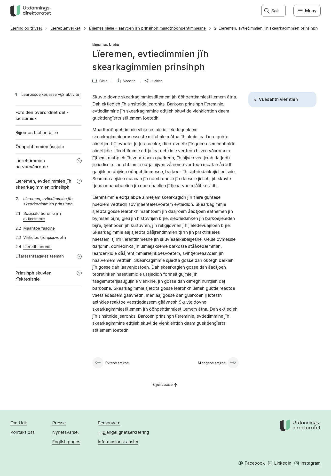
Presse (59, 422)
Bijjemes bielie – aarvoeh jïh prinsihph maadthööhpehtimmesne (147, 28)
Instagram (310, 463)
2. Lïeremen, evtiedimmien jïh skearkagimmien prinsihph (266, 28)
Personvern (109, 422)
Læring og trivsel (26, 28)
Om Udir (18, 422)
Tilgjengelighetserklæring (123, 432)
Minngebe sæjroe (212, 363)
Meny (310, 10)
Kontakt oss (22, 432)
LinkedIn (282, 463)
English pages (66, 441)
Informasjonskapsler (118, 441)
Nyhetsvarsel (65, 432)
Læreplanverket (65, 28)
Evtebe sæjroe (117, 363)
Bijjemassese (163, 384)
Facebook (254, 463)
